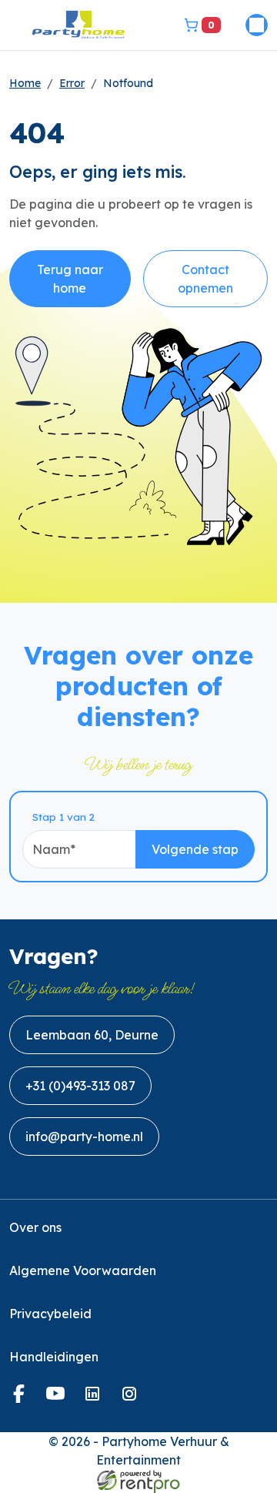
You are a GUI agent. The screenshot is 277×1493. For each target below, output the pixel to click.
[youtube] (58, 1398)
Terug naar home (70, 279)
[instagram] (132, 1398)
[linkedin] (95, 1398)
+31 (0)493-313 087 (80, 1085)
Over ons (35, 1227)
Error (72, 83)
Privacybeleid (50, 1313)
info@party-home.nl (84, 1136)
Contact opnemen (205, 279)
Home (25, 83)
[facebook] (21, 1398)
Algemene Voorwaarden (82, 1270)
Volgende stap (195, 849)
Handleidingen (53, 1356)
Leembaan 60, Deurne (92, 1035)
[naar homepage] (78, 25)
